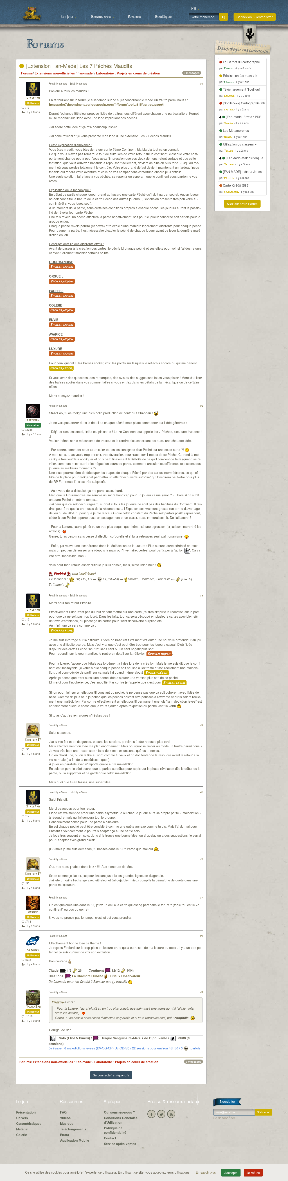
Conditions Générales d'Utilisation (120, 1120)
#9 (201, 992)
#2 (201, 405)
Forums (134, 16)
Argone (33, 912)
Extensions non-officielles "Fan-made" (64, 73)
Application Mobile (74, 1140)
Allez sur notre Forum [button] (242, 204)
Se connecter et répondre (111, 1075)
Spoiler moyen (62, 266)
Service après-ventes (120, 1143)
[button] (195, 9)
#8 (201, 935)
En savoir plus (206, 1172)
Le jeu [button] (67, 16)
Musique (66, 1123)
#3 (201, 595)
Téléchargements (73, 1129)
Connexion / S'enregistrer (254, 17)
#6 (201, 859)
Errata (64, 1134)
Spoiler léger (61, 368)
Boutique (163, 16)
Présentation (26, 1112)
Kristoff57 (33, 740)
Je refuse (253, 1172)
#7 (201, 897)
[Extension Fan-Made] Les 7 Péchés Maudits (78, 65)
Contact (110, 1138)
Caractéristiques (28, 1123)
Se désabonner (224, 1118)
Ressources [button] (101, 16)
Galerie (21, 1134)
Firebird (33, 420)
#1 (201, 83)
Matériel (22, 1129)
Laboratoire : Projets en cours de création (128, 73)
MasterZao (32, 1006)
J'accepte (231, 1172)
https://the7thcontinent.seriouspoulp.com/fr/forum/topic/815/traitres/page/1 (107, 104)
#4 (201, 725)
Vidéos (65, 1118)
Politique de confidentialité (115, 1130)
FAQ (63, 1112)
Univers (22, 1118)
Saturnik (33, 950)
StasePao (33, 98)
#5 (201, 792)
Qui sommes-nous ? (119, 1112)
